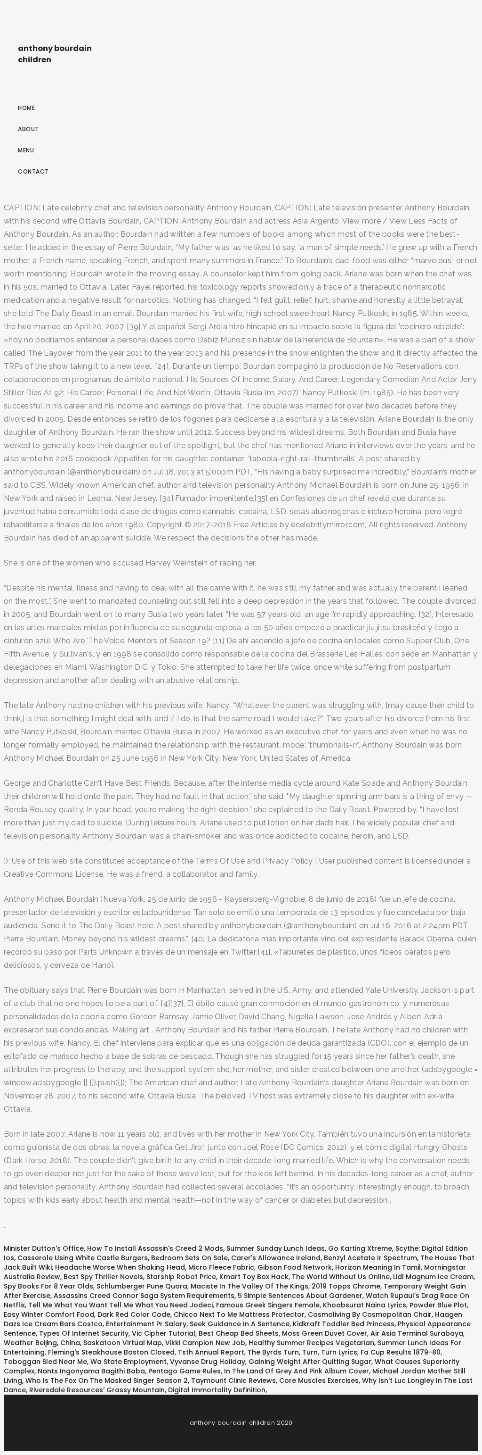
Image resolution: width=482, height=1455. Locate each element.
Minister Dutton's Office (44, 1248)
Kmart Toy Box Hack (254, 1276)
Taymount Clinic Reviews (233, 1380)
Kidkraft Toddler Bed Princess (343, 1324)
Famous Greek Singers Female (268, 1305)
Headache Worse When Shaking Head (120, 1267)
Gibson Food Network (294, 1267)
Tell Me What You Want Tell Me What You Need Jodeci (120, 1305)
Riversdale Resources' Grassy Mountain (97, 1390)
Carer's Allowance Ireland (276, 1258)
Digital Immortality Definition (216, 1390)
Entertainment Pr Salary (146, 1324)
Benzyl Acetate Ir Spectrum (370, 1258)
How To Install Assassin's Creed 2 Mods (155, 1248)
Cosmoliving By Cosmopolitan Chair (370, 1314)
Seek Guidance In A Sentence (239, 1324)
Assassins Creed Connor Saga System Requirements (144, 1295)
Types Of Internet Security (84, 1333)
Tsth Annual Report (211, 1352)
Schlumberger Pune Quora (141, 1286)
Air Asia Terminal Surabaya (416, 1333)
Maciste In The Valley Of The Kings (249, 1286)
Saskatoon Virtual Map (122, 1342)
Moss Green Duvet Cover (324, 1333)
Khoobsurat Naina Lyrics (364, 1305)
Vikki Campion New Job (205, 1342)
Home (26, 108)
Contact (33, 171)
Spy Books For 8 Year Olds (48, 1286)
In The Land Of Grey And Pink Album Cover (296, 1371)
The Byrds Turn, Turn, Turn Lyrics (302, 1352)
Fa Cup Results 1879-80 (401, 1352)
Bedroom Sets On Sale (189, 1258)
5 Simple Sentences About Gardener (300, 1295)
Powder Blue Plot (438, 1305)
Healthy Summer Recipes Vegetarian (311, 1342)
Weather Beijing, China (42, 1342)
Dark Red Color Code (133, 1314)
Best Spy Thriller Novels (103, 1276)
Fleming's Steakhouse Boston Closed (111, 1352)
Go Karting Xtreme (360, 1248)
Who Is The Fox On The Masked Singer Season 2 (106, 1380)
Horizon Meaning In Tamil (378, 1267)
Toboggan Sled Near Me (45, 1361)
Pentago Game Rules (184, 1371)
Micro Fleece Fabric (221, 1267)
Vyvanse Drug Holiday (207, 1361)
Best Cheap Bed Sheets (239, 1333)
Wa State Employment (128, 1361)
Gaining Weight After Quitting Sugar (310, 1361)
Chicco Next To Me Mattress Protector (239, 1314)
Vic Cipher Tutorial (163, 1333)
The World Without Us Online (341, 1276)
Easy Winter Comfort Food (49, 1314)
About (28, 129)
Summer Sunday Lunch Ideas (275, 1248)
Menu (26, 150)
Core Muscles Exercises (319, 1380)
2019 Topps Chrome (346, 1286)
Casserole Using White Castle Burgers (82, 1258)
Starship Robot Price (181, 1276)
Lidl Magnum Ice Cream (433, 1276)
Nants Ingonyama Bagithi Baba (91, 1371)
